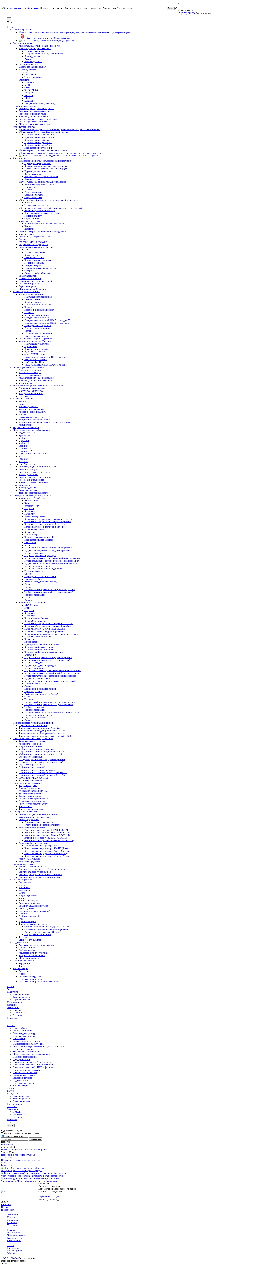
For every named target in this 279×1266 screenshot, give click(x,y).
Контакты (12, 1018)
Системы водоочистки (24, 1083)
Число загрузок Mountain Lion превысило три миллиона (29, 1181)
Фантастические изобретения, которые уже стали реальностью (32, 1176)
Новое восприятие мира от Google (18, 1155)
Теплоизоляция (20, 1085)
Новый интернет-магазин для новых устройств (24, 1149)
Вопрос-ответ (13, 1248)
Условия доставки (22, 997)
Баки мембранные (22, 1028)
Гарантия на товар (22, 999)
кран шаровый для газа (24, 1036)
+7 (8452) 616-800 (187, 13)
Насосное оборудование (25, 1057)
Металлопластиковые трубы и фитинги (32, 1054)
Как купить (12, 992)
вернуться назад (51, 1199)
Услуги (10, 989)
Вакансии (18, 1015)
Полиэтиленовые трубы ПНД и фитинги (33, 1067)
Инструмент (19, 1038)
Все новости (7, 1144)
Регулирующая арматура (25, 1075)
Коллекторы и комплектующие (28, 1044)
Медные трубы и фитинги (26, 1051)
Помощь (5, 1207)
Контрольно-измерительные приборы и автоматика (38, 1046)
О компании (13, 1007)
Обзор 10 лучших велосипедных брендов (21, 1170)
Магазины (12, 1005)
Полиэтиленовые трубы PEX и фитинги (33, 1064)
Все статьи (6, 1165)
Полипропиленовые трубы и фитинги (32, 1062)
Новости (17, 1010)
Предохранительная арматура (27, 1070)
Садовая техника (21, 1080)
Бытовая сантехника (23, 1030)
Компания (6, 1204)
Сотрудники (19, 1012)
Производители (15, 1002)
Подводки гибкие (21, 1059)
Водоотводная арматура (24, 1033)
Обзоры (11, 1253)
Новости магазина (13, 1136)
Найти (10, 1125)
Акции (10, 986)
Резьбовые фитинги (22, 1077)
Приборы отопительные (25, 1072)
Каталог (11, 27)
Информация (7, 1209)
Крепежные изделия (23, 1049)
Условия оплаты (21, 994)
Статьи (10, 1245)
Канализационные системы (26, 1041)
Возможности (14, 1240)
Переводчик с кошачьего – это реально (20, 1160)
